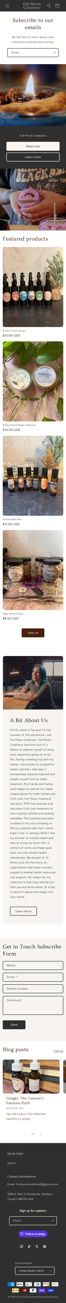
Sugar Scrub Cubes (13, 614)
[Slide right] (41, 1134)
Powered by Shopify (47, 1297)
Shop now (33, 146)
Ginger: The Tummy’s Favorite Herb (25, 1100)
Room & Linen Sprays (14, 331)
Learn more (33, 157)
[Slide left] (25, 1134)
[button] (7, 6)
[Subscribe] (54, 52)
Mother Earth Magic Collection (19, 425)
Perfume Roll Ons (12, 519)
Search (11, 1163)
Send (14, 1024)
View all (33, 632)
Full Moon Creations (27, 1297)
